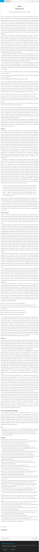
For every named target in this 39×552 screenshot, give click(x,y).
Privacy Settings (13, 546)
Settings (13, 549)
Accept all (5, 549)
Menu (2, 1)
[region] (19, 263)
